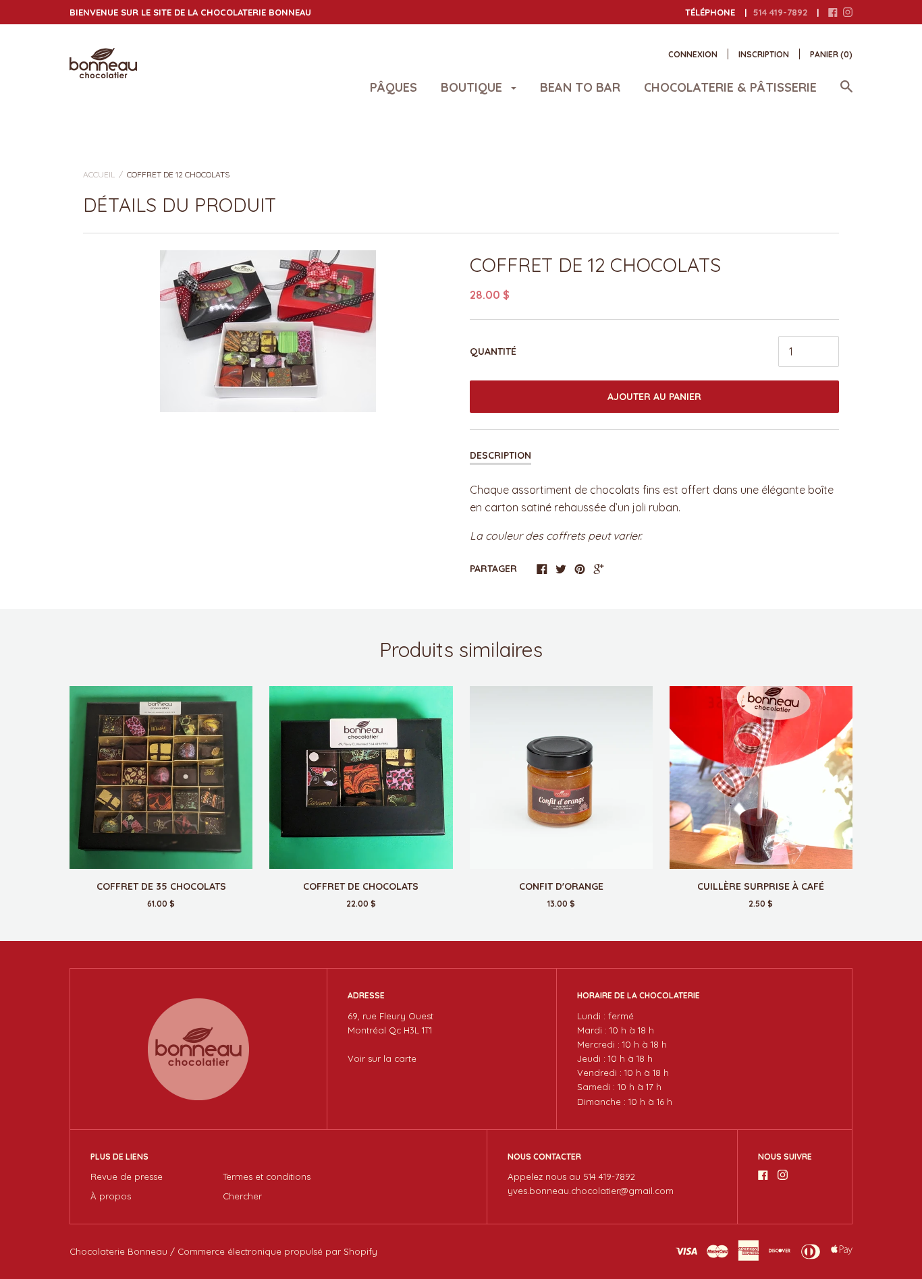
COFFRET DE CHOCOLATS (360, 886)
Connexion (692, 54)
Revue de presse (126, 1176)
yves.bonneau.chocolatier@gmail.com (591, 1190)
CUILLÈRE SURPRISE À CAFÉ (760, 886)
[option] (268, 331)
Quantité (493, 351)
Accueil (99, 174)
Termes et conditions (266, 1176)
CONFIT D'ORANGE (561, 886)
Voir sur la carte (382, 1058)
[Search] (846, 93)
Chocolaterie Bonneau (118, 1251)
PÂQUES (393, 87)
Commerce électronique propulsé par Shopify (277, 1251)
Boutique (473, 87)
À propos (110, 1196)
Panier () (831, 54)
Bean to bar (580, 87)
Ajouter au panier (654, 397)
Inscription (763, 54)
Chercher (242, 1196)
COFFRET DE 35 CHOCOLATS (161, 886)
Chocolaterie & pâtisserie (730, 87)
